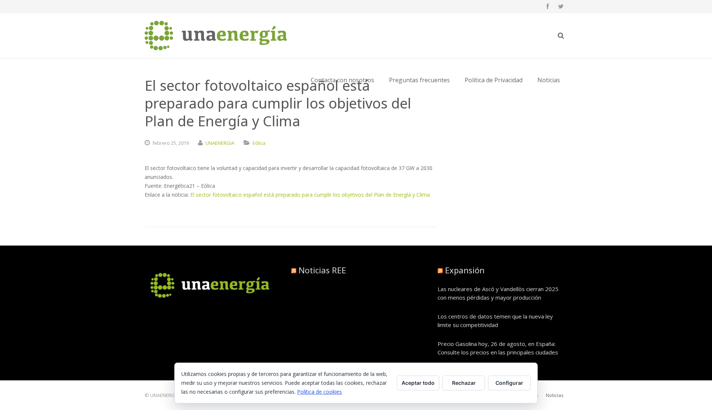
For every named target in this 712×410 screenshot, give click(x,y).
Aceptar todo (418, 383)
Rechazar (464, 383)
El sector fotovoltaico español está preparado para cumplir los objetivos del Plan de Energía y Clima (310, 194)
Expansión (465, 270)
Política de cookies (319, 391)
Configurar (509, 383)
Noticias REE (322, 270)
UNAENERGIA (219, 143)
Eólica (259, 143)
